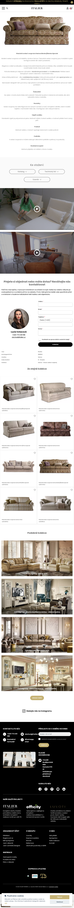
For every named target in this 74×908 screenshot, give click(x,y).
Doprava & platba (32, 838)
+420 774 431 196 (18, 335)
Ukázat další (37, 698)
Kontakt (52, 843)
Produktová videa (9, 860)
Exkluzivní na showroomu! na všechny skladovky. (34, 1)
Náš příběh (53, 836)
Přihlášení (6, 836)
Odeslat (55, 344)
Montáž (28, 841)
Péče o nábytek (8, 862)
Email (40, 309)
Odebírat (43, 745)
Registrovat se (8, 838)
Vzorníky (29, 836)
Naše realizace (54, 841)
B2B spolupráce (8, 841)
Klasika (40, 351)
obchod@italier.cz (19, 337)
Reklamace (30, 843)
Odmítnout (59, 902)
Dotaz (40, 329)
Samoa (40, 357)
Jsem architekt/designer (11, 846)
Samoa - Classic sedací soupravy (47, 362)
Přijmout (59, 897)
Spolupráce (53, 838)
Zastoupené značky (10, 857)
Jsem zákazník (8, 843)
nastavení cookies (53, 886)
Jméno (40, 301)
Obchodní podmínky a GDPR (36, 846)
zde (6, 903)
